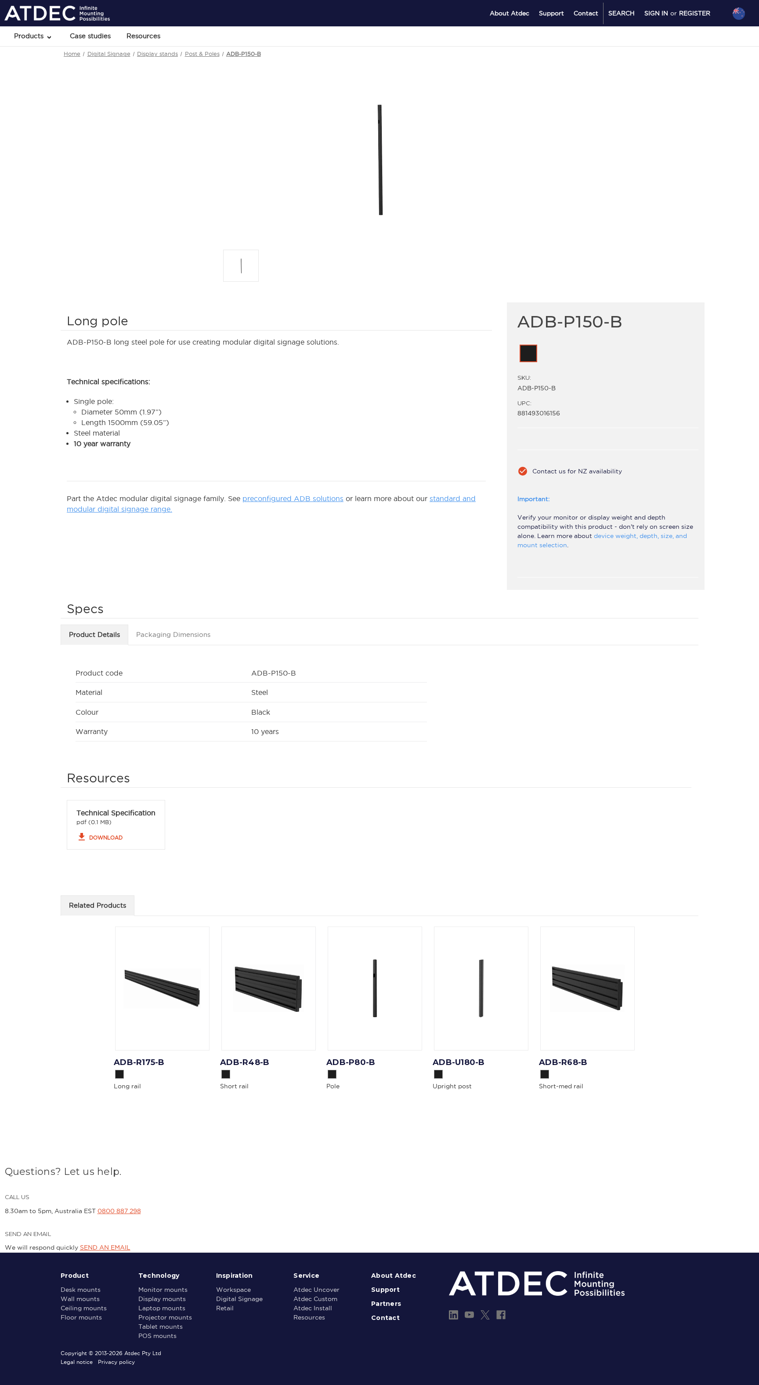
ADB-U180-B (459, 1062)
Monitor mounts (163, 1289)
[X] (485, 1315)
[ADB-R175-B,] (162, 989)
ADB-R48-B (244, 1062)
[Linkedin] (453, 1315)
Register (694, 13)
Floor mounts (81, 1317)
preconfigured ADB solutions (292, 498)
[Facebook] (501, 1315)
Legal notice (77, 1362)
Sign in (656, 13)
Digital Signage (239, 1298)
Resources (143, 36)
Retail (225, 1308)
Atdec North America (702, 48)
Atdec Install (312, 1308)
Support (551, 13)
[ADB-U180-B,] (481, 989)
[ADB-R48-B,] (268, 989)
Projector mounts (165, 1317)
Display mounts (162, 1298)
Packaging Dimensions (173, 634)
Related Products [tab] (97, 905)
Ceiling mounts (84, 1308)
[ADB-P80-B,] (375, 989)
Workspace (233, 1289)
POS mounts (157, 1335)
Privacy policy (116, 1362)
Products (30, 36)
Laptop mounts (161, 1308)
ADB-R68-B (563, 1062)
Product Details (94, 634)
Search (621, 13)
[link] (528, 353)
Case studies (90, 36)
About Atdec (509, 13)
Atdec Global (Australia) (706, 37)
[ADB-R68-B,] (587, 989)
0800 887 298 (119, 1210)
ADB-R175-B (139, 1062)
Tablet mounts (160, 1326)
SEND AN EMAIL (105, 1247)
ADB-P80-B (350, 1062)
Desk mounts (81, 1289)
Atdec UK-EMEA (696, 60)
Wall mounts (80, 1298)
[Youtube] (469, 1315)
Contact (586, 13)
